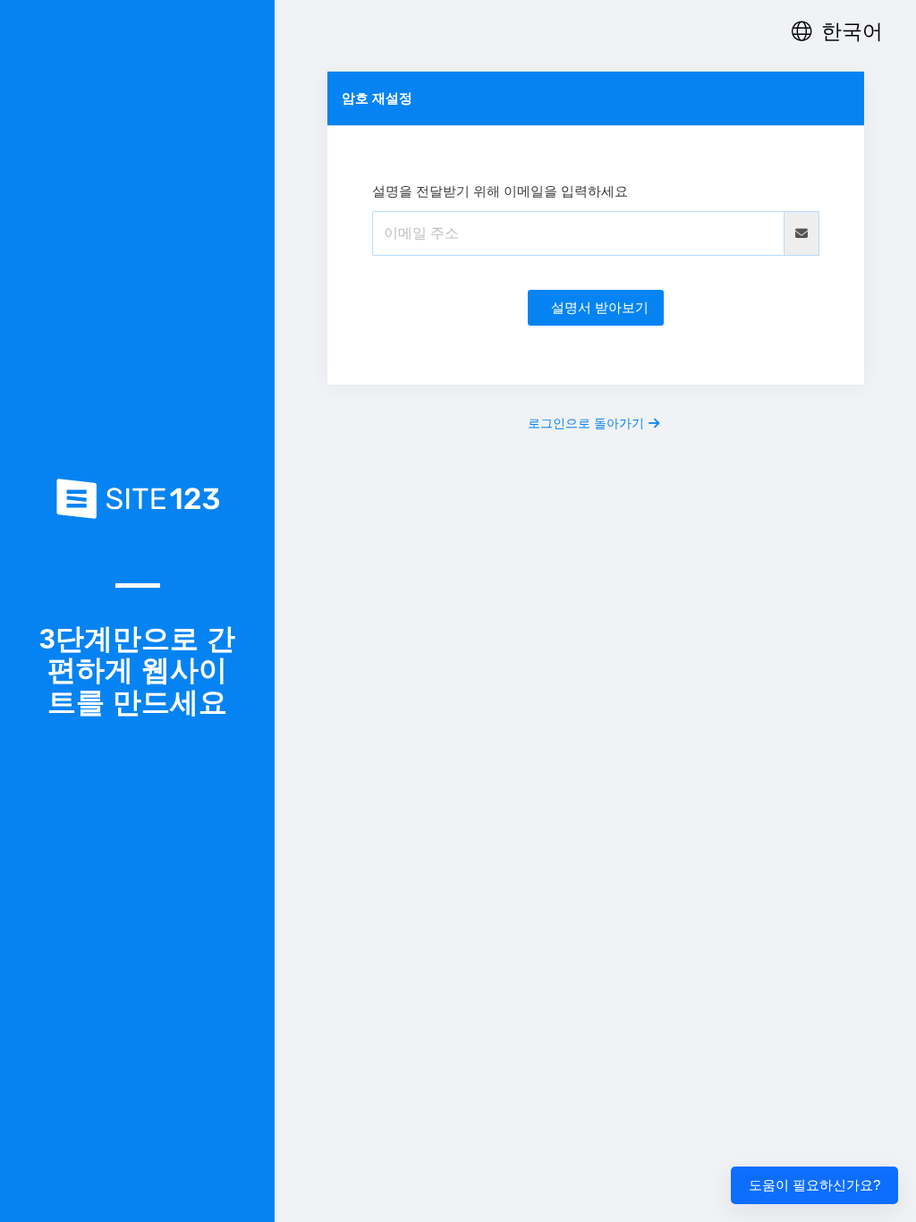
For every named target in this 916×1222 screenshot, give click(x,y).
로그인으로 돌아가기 (586, 423)
